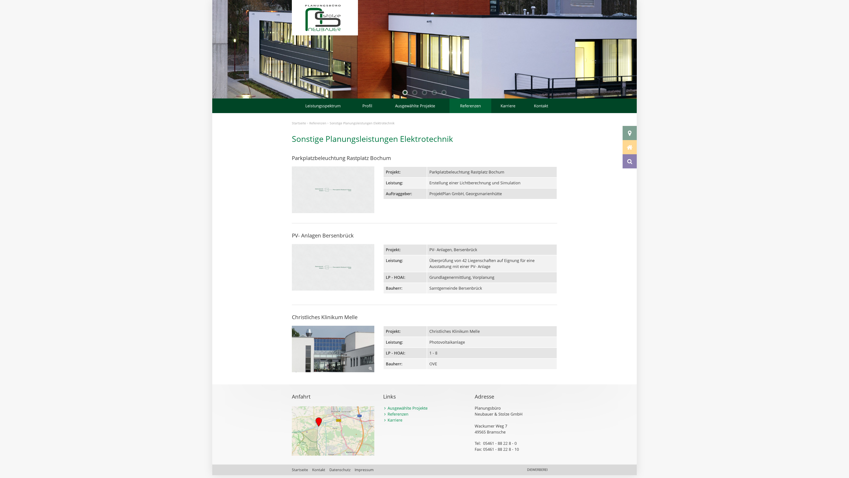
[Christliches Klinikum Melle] (333, 349)
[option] (424, 49)
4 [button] (434, 92)
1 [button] (405, 92)
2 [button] (414, 92)
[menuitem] (323, 105)
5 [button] (444, 92)
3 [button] (424, 92)
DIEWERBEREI (537, 469)
